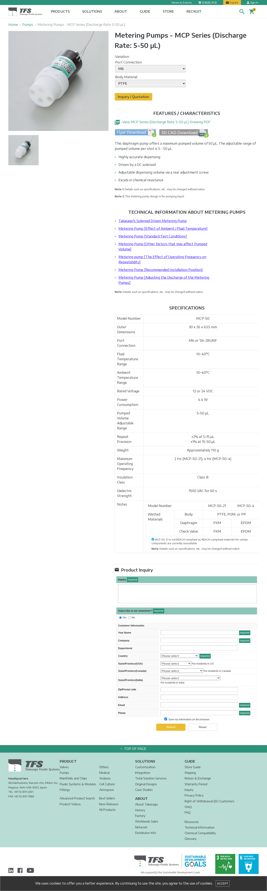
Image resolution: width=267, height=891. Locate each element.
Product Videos (70, 804)
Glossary (190, 838)
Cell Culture (107, 784)
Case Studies (144, 790)
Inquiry (233, 2)
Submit (170, 727)
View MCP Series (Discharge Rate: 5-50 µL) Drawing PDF (166, 122)
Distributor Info (145, 833)
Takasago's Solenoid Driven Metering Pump (152, 221)
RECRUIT (194, 11)
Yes (124, 617)
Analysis (105, 778)
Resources (192, 822)
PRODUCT (68, 761)
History (140, 810)
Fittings (65, 790)
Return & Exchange (198, 778)
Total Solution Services (151, 778)
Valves (64, 767)
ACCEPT (222, 883)
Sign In (254, 2)
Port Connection (128, 62)
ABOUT (121, 11)
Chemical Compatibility (200, 833)
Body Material (126, 77)
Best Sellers (107, 798)
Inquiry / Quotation (133, 97)
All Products (107, 809)
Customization (145, 767)
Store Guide (193, 767)
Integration (142, 772)
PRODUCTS (60, 11)
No (133, 617)
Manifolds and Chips (73, 778)
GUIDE (145, 11)
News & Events (182, 2)
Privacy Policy (194, 795)
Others (104, 767)
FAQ (187, 812)
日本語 (206, 2)
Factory (140, 816)
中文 (214, 2)
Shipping (190, 772)
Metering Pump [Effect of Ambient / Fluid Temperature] (163, 228)
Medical (104, 772)
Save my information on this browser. (189, 719)
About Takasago (146, 804)
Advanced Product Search (77, 798)
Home (13, 24)
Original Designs (146, 784)
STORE (168, 11)
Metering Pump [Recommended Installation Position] (160, 270)
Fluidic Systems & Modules (78, 784)
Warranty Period (196, 784)
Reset (203, 727)
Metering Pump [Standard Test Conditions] (152, 236)
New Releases (108, 804)
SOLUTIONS (92, 11)
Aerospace (106, 790)
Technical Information (199, 827)
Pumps (27, 24)
